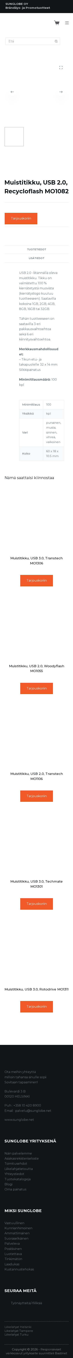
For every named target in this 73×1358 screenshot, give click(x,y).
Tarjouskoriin (21, 218)
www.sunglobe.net (19, 1120)
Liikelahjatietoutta (18, 1169)
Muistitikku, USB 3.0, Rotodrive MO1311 (36, 989)
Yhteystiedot (14, 1174)
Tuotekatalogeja (17, 1179)
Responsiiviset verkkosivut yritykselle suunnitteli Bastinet (36, 1351)
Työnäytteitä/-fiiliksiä (26, 1303)
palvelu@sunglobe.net (33, 1111)
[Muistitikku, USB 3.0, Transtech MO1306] (36, 519)
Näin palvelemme (18, 1153)
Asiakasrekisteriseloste (21, 1158)
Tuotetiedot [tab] (36, 249)
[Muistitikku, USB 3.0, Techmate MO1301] (36, 842)
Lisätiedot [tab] (36, 258)
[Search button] (56, 41)
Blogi (8, 1184)
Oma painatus (15, 1189)
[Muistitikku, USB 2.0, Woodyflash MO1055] (36, 626)
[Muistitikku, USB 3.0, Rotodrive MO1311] (36, 950)
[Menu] (67, 23)
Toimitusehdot (15, 1163)
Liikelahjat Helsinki (17, 1327)
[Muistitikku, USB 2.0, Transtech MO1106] (36, 734)
